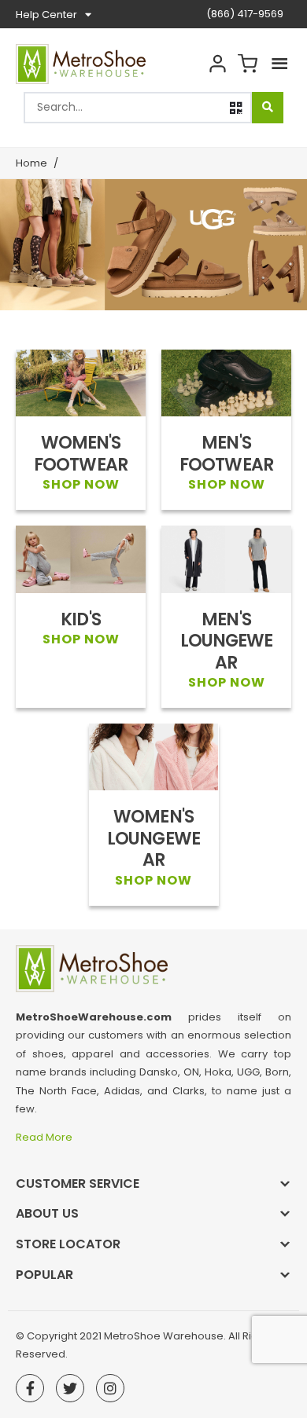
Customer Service (77, 1183)
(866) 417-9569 (244, 13)
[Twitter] (70, 1388)
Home (31, 163)
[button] (236, 108)
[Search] (267, 107)
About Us (47, 1213)
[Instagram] (110, 1388)
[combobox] (138, 107)
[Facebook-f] (30, 1388)
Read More (45, 1137)
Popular (44, 1275)
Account (217, 64)
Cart (247, 64)
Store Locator (68, 1244)
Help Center (46, 14)
